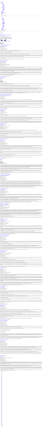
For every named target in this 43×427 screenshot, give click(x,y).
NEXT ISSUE (6, 36)
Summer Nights (2, 124)
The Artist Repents (2, 189)
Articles (2, 3)
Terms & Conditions (4, 29)
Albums (3, 9)
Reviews (2, 7)
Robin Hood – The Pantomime (4, 204)
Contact (2, 11)
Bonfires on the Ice (2, 305)
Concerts (4, 8)
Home (2, 18)
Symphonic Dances (2, 220)
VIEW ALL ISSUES (2, 36)
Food (3, 27)
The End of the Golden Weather (4, 235)
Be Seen (2, 28)
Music (3, 4)
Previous (2, 371)
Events (3, 6)
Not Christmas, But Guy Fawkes (4, 175)
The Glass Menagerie (3, 61)
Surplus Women (2, 110)
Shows (3, 24)
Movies (3, 25)
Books (3, 10)
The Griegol (1, 356)
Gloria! (1, 159)
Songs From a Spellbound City (4, 320)
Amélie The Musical (2, 251)
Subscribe (2, 12)
